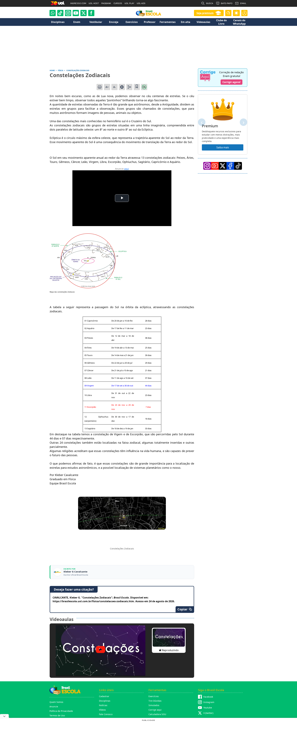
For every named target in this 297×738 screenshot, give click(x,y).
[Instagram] (68, 13)
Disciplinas (104, 700)
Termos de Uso (57, 715)
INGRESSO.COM (78, 3)
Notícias (103, 705)
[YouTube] (215, 166)
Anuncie (54, 706)
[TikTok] (60, 13)
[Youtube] (76, 13)
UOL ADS (141, 3)
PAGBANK (106, 3)
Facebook (208, 696)
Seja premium (205, 13)
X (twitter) (208, 713)
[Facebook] (230, 166)
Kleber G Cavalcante (75, 571)
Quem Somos (56, 702)
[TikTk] (238, 166)
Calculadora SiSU (157, 714)
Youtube (207, 707)
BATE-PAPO (226, 3)
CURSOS (118, 3)
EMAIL (243, 3)
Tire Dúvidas (154, 700)
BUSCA (209, 3)
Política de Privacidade (61, 711)
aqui (126, 168)
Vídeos (102, 709)
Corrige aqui (154, 709)
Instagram (208, 702)
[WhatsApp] (53, 13)
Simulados (153, 705)
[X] (83, 13)
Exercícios (153, 696)
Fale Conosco (105, 714)
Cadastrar (104, 696)
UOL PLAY (129, 3)
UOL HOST (94, 3)
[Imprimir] (100, 87)
